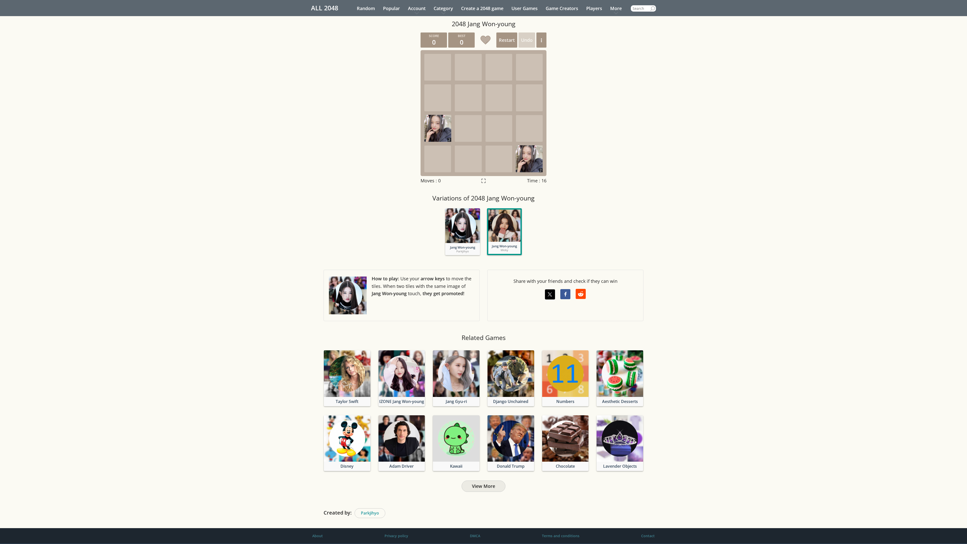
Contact (648, 535)
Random (366, 8)
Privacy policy (396, 535)
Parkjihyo (370, 513)
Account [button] (417, 8)
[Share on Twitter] (550, 294)
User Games (524, 8)
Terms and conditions (560, 535)
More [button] (616, 8)
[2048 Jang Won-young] (462, 225)
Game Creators (562, 8)
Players (594, 8)
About (317, 535)
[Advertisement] (369, 108)
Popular (391, 8)
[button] (541, 40)
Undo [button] (527, 40)
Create (482, 8)
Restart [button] (507, 40)
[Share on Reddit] (581, 294)
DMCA (475, 535)
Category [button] (443, 8)
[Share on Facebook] (565, 294)
